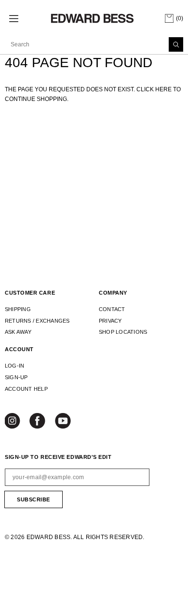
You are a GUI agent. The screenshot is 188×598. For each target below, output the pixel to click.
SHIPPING (18, 309)
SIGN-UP (16, 377)
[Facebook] (38, 421)
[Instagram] (13, 421)
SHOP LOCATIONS (123, 332)
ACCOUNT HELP (26, 389)
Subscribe (33, 499)
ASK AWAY (18, 332)
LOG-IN (14, 366)
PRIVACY (110, 321)
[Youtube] (63, 421)
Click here (154, 89)
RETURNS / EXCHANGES (37, 321)
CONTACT (112, 309)
